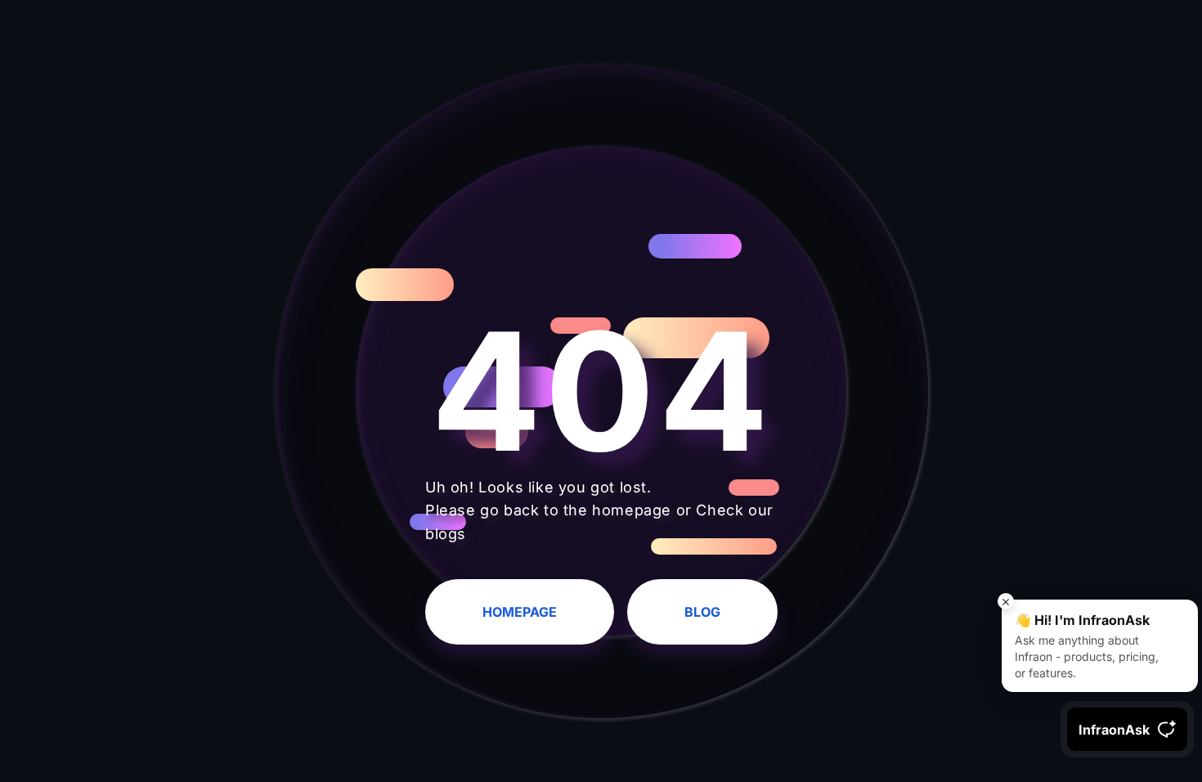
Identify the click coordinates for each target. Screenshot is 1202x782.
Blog (702, 612)
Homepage (519, 612)
